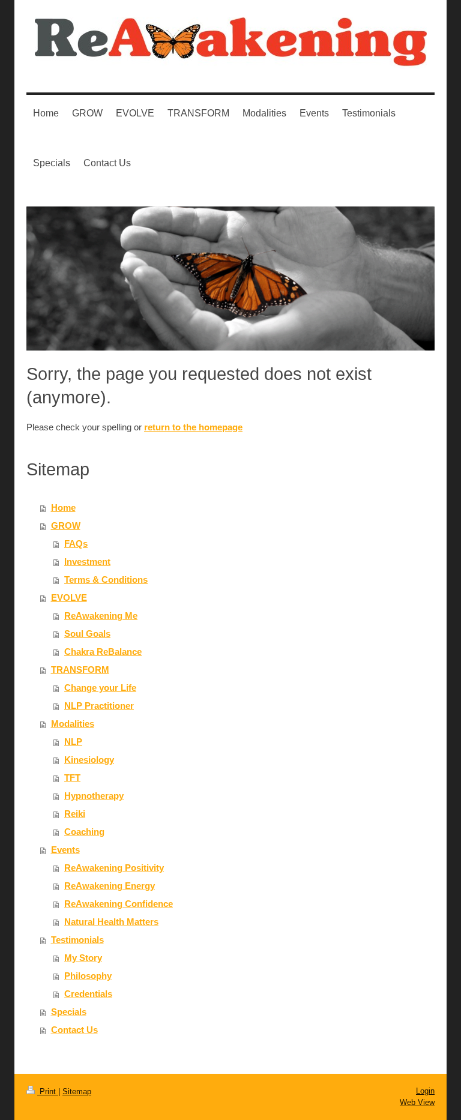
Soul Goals (87, 633)
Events (65, 850)
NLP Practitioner (99, 705)
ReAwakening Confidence (118, 904)
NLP (73, 741)
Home (63, 507)
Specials (68, 1012)
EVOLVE (69, 597)
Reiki (74, 813)
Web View (417, 1102)
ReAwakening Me (100, 615)
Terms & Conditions (106, 579)
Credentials (88, 994)
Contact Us (74, 1030)
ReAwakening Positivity (114, 868)
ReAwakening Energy (109, 886)
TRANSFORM (80, 669)
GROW (65, 525)
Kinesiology (89, 759)
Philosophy (88, 976)
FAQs (76, 543)
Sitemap (76, 1091)
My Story (83, 958)
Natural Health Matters (111, 922)
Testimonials (77, 940)
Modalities (72, 723)
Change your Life (100, 687)
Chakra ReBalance (103, 651)
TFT (72, 777)
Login (425, 1090)
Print (47, 1091)
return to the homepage (193, 427)
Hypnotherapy (94, 795)
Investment (87, 561)
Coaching (84, 831)
